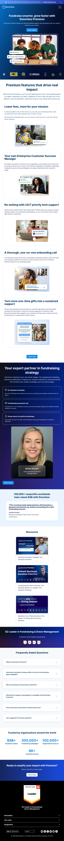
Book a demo (32, 30)
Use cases (8, 820)
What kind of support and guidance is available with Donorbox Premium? (28, 696)
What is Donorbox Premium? (16, 662)
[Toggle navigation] (59, 7)
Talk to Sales (8, 483)
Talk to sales (32, 356)
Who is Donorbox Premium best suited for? (21, 685)
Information (8, 815)
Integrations (8, 824)
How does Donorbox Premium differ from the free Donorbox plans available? (27, 673)
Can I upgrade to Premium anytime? (19, 718)
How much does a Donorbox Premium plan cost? (23, 707)
